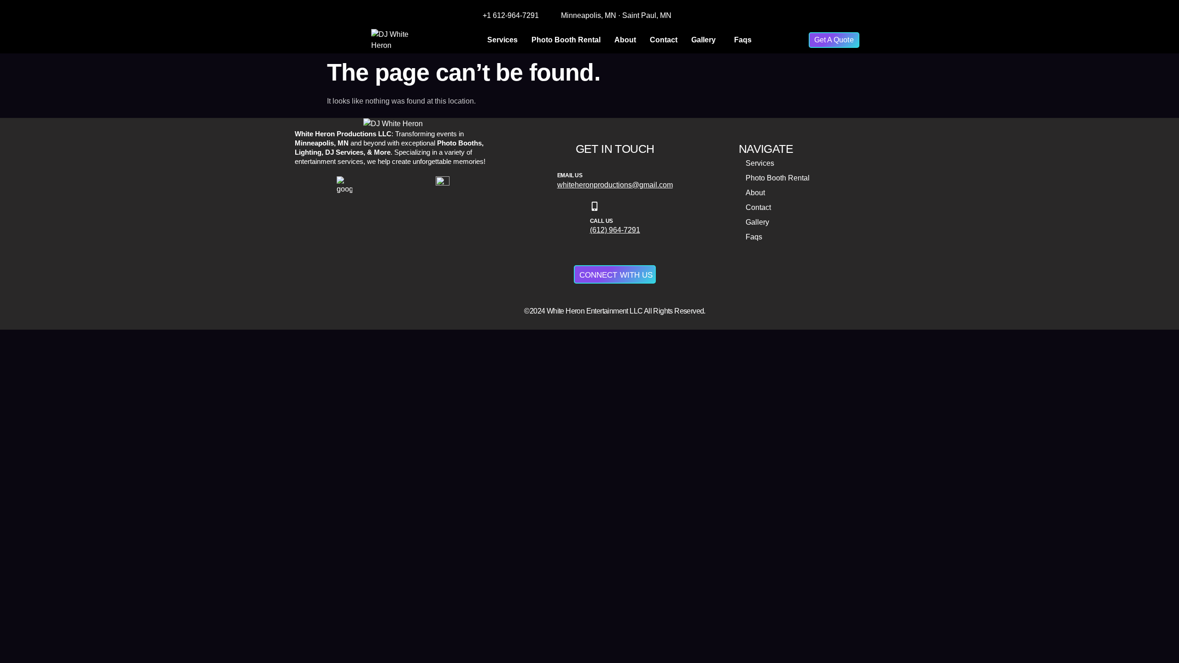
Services (502, 40)
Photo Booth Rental (566, 40)
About (625, 40)
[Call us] (594, 206)
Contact (663, 40)
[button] (705, 40)
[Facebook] (753, 15)
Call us (601, 221)
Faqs (743, 40)
